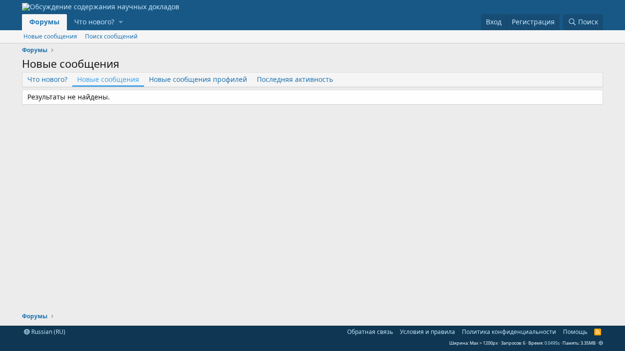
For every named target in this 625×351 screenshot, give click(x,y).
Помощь (575, 332)
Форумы (44, 21)
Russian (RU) (47, 332)
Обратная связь (370, 332)
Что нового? (94, 21)
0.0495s (552, 343)
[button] (120, 22)
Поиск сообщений (111, 36)
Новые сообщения (50, 36)
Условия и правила (427, 332)
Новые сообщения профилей (198, 79)
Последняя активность (295, 79)
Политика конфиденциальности (509, 332)
